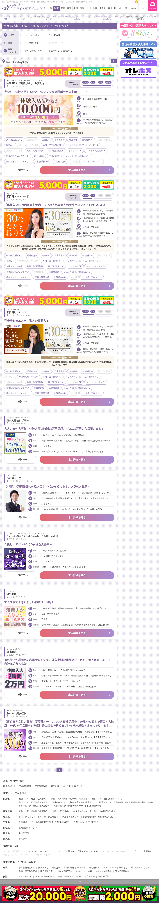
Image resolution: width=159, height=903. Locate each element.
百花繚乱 (11, 651)
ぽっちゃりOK (25, 876)
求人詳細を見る (77, 170)
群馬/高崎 (23, 838)
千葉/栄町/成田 (61, 822)
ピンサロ (95, 851)
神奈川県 (7, 811)
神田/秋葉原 (86, 802)
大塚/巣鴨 (41, 799)
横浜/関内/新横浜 (38, 811)
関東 (56, 8)
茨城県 (6, 827)
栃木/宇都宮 (24, 833)
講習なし (123, 867)
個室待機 (81, 867)
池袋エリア (24, 799)
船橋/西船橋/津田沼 (44, 822)
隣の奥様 (11, 594)
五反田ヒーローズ (16, 312)
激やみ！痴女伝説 (16, 713)
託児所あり (43, 867)
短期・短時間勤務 (103, 871)
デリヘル (32, 851)
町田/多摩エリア (92, 806)
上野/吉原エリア (104, 802)
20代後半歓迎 (9, 786)
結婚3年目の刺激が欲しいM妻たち (26, 83)
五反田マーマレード (18, 196)
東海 (69, 8)
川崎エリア (57, 811)
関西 (63, 8)
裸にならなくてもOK (140, 867)
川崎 (66, 811)
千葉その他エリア (82, 822)
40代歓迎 (55, 786)
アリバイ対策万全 (64, 871)
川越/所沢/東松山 (105, 817)
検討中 (134, 5)
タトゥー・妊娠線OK (44, 876)
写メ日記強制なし (123, 871)
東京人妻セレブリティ (19, 420)
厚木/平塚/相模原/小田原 (105, 811)
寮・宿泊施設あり (27, 867)
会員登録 (152, 8)
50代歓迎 (66, 786)
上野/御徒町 (119, 802)
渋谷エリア (97, 799)
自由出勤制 (69, 867)
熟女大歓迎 (90, 876)
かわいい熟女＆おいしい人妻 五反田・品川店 (33, 536)
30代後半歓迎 (41, 786)
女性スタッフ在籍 (84, 871)
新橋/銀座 (74, 802)
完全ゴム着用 (110, 867)
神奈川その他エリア (82, 811)
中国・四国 (78, 8)
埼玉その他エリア (70, 817)
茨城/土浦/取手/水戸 (28, 827)
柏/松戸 (95, 822)
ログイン (143, 8)
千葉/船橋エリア (26, 822)
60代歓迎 (78, 786)
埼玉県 (6, 817)
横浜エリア (24, 811)
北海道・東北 (105, 8)
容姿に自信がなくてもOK (69, 876)
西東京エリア (60, 806)
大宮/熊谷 (52, 817)
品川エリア (24, 802)
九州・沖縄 (91, 8)
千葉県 (6, 822)
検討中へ (23, 170)
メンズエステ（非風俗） (141, 851)
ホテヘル (44, 851)
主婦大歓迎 (103, 876)
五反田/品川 (36, 802)
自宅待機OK (94, 867)
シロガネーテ (14, 478)
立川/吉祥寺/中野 (75, 806)
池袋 (33, 799)
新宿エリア (56, 799)
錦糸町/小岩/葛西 (40, 806)
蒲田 (45, 802)
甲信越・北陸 (120, 8)
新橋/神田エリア (60, 802)
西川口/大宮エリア (27, 817)
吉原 (150, 802)
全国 (50, 8)
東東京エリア (25, 806)
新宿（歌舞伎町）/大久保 (74, 799)
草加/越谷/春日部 (88, 817)
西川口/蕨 (41, 817)
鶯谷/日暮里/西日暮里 (136, 802)
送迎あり (56, 867)
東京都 (6, 799)
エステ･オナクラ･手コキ (63, 851)
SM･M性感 (83, 851)
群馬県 (6, 838)
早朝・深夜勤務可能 (28, 871)
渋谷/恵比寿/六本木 (112, 799)
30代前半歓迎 (25, 786)
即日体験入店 (46, 871)
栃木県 (6, 833)
